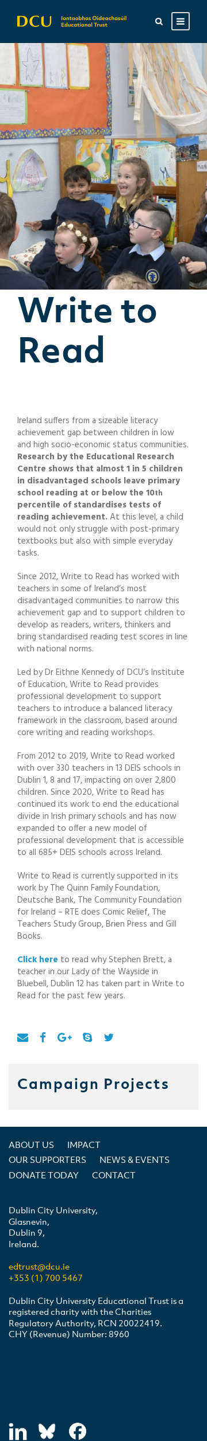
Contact (114, 1175)
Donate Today (44, 1175)
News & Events (134, 1159)
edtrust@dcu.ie (39, 1266)
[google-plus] (64, 1038)
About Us (31, 1144)
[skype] (87, 1038)
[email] (22, 1038)
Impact (84, 1144)
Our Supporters (47, 1159)
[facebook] (43, 1038)
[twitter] (108, 1038)
